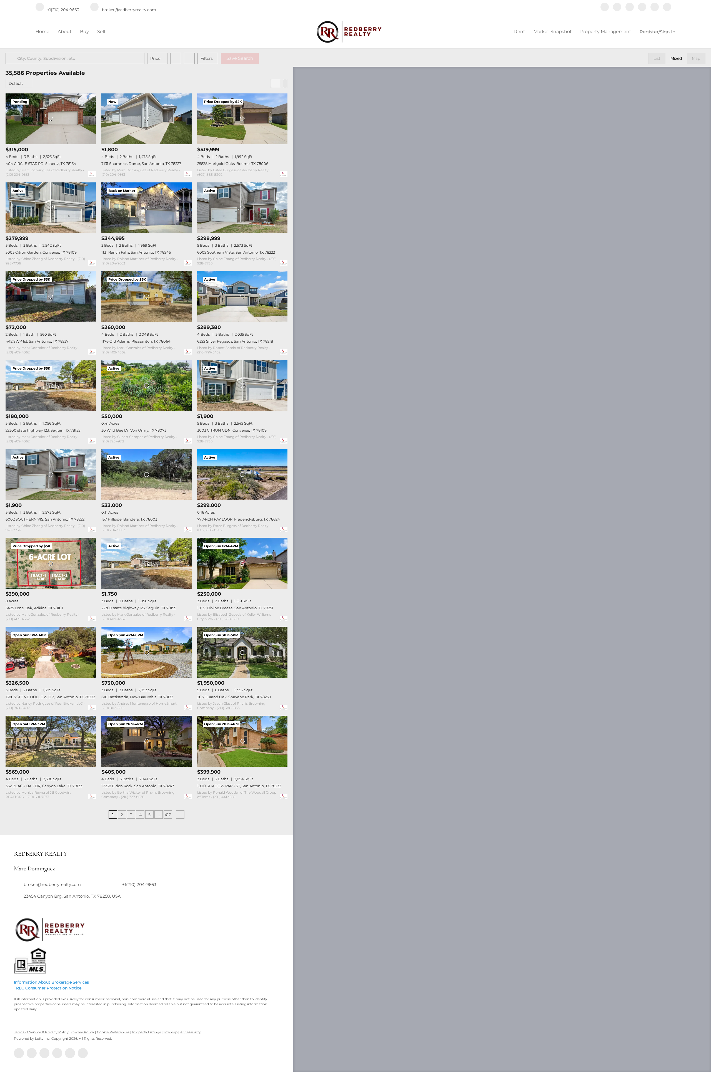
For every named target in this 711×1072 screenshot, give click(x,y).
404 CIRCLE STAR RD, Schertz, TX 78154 (41, 163)
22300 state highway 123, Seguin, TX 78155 (43, 430)
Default (16, 83)
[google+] (667, 7)
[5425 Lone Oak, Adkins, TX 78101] (51, 563)
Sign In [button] (667, 31)
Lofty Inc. (43, 1038)
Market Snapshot (553, 31)
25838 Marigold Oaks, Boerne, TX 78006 (232, 163)
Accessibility (190, 1032)
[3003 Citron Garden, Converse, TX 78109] (51, 207)
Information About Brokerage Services (51, 982)
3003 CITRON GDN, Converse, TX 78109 (232, 430)
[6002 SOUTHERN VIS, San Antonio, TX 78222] (51, 474)
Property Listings (146, 1032)
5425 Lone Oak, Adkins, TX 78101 (34, 608)
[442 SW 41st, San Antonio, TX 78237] (51, 296)
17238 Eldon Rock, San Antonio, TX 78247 (137, 786)
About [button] (65, 31)
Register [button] (649, 31)
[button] (12, 58)
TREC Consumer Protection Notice (47, 988)
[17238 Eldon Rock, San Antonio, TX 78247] (146, 741)
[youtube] (654, 7)
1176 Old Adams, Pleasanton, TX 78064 (136, 341)
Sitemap (170, 1032)
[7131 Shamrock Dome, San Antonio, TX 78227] (146, 118)
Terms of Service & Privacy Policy (41, 1032)
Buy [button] (84, 31)
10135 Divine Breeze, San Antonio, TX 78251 (235, 608)
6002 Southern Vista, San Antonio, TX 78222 (236, 252)
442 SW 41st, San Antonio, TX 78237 (37, 341)
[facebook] (604, 7)
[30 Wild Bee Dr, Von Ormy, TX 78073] (146, 385)
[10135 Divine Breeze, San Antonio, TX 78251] (242, 563)
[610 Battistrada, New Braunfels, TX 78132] (146, 652)
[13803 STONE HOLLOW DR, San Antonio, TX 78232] (51, 652)
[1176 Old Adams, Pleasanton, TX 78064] (146, 296)
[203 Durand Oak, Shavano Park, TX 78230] (242, 652)
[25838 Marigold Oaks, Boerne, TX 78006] (242, 118)
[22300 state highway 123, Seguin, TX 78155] (51, 385)
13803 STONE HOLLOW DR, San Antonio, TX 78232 (50, 697)
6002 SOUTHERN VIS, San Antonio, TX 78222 (45, 519)
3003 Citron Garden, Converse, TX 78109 (41, 252)
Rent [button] (519, 31)
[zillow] (629, 7)
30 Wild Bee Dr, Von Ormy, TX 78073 (133, 430)
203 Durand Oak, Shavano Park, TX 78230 (234, 697)
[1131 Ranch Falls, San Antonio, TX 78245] (146, 207)
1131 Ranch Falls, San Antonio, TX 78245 (136, 252)
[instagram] (642, 7)
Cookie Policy (82, 1032)
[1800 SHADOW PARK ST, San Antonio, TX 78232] (242, 741)
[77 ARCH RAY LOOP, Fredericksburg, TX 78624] (242, 474)
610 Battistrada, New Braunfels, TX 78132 (137, 697)
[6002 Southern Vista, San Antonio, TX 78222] (242, 207)
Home (42, 31)
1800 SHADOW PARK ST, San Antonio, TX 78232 (239, 786)
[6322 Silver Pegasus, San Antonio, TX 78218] (242, 296)
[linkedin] (617, 7)
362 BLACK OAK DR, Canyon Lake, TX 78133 (44, 786)
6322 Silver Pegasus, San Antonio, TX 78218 (235, 341)
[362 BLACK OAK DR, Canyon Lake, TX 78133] (51, 741)
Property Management (605, 31)
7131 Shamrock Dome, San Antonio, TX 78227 (141, 163)
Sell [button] (101, 31)
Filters (207, 58)
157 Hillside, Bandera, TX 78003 (129, 519)
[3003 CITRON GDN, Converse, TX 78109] (242, 385)
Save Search (239, 58)
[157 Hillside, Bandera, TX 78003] (146, 474)
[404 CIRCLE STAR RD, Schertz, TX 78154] (51, 118)
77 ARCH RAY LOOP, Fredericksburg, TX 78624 (238, 519)
